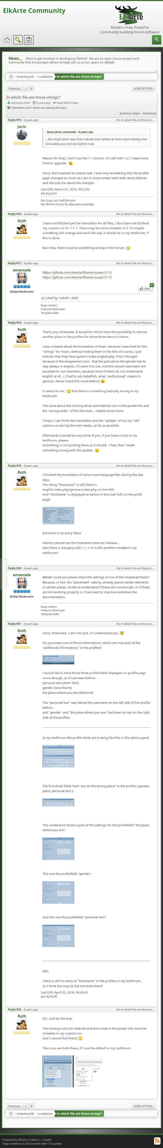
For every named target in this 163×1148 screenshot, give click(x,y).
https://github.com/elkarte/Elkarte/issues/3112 (77, 272)
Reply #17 (14, 263)
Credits (47, 1140)
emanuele (22, 270)
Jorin (21, 127)
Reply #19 (14, 466)
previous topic (130, 113)
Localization (45, 77)
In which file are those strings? (79, 76)
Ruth (22, 221)
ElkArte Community (34, 10)
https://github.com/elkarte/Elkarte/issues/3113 (77, 277)
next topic (150, 113)
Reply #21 (14, 624)
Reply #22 (14, 1009)
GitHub (109, 62)
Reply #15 (14, 120)
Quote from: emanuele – (70, 132)
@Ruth (47, 577)
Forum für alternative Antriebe (75, 204)
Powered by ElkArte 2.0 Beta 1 (21, 1140)
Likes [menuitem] (148, 288)
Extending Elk (25, 77)
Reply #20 (14, 568)
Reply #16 (14, 214)
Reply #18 (14, 323)
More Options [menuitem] (143, 88)
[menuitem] (156, 40)
